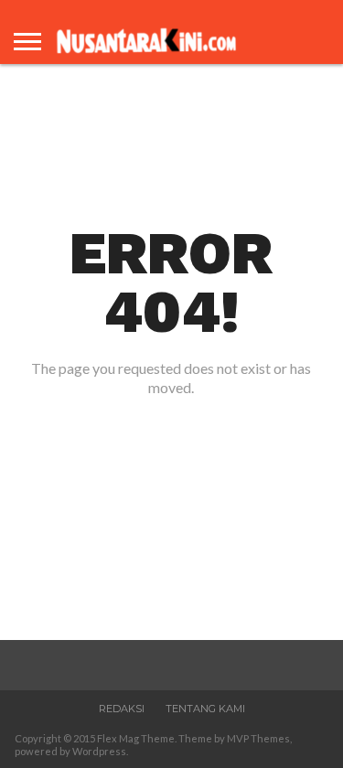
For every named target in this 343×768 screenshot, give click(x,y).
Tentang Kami (205, 708)
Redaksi (122, 708)
